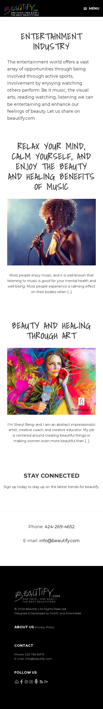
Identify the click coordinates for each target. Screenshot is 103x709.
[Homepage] (5, 24)
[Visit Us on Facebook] (16, 24)
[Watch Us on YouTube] (39, 24)
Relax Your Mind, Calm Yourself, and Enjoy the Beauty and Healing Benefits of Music (51, 166)
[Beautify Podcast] (49, 24)
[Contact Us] (70, 24)
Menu (94, 8)
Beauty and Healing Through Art (51, 330)
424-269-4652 (60, 526)
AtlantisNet (73, 613)
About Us (24, 627)
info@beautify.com (59, 540)
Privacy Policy (44, 627)
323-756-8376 (34, 654)
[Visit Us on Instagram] (28, 24)
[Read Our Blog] (59, 24)
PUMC (54, 613)
